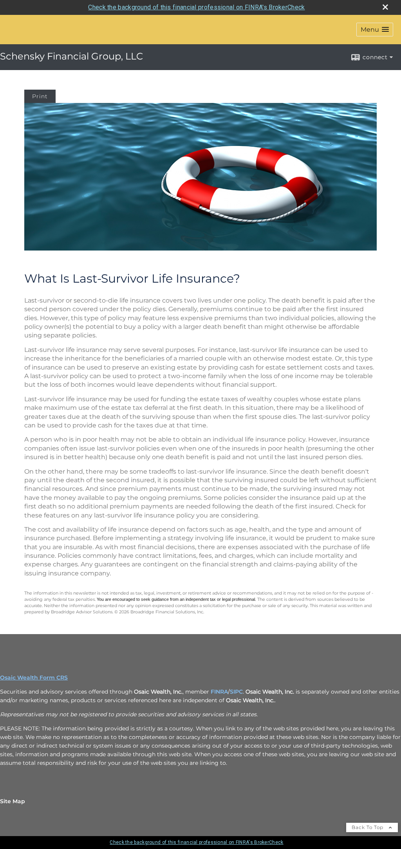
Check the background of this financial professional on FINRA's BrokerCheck (196, 7)
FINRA (219, 691)
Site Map (12, 801)
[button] (374, 29)
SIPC (236, 691)
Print (40, 96)
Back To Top (368, 827)
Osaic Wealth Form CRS (34, 677)
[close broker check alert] (385, 7)
